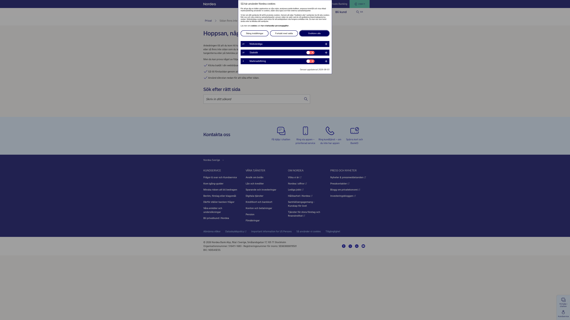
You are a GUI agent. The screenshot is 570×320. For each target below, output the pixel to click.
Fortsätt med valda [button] (284, 33)
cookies (254, 26)
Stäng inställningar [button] (254, 33)
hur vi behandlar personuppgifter (275, 26)
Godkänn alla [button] (314, 33)
